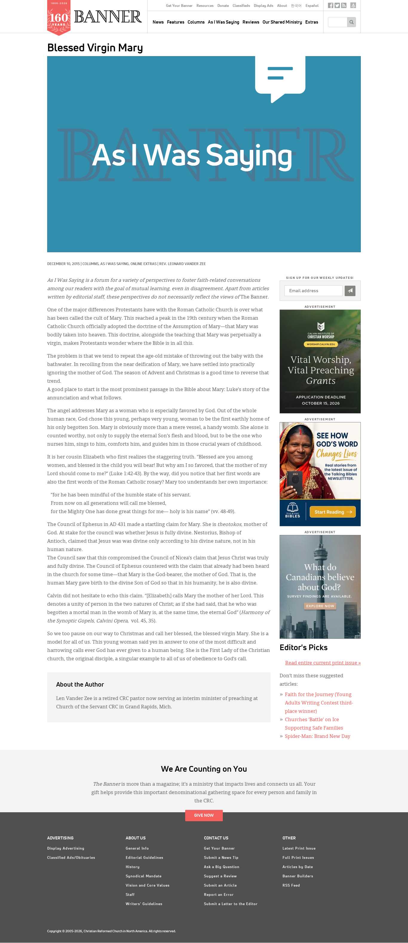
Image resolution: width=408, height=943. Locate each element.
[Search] (351, 22)
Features (175, 22)
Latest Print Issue (299, 848)
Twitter (337, 7)
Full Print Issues (298, 858)
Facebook (330, 7)
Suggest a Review (220, 876)
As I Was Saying (223, 22)
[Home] (121, 16)
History (133, 867)
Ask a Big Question (222, 867)
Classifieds (241, 6)
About (282, 6)
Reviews (251, 22)
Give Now (204, 815)
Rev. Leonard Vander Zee (182, 264)
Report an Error (219, 895)
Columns (196, 22)
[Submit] (350, 291)
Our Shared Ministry (282, 22)
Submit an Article (220, 885)
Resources (205, 6)
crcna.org (353, 5)
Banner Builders (298, 876)
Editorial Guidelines (144, 858)
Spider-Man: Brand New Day (317, 736)
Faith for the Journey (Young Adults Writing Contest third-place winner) (319, 703)
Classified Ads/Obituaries (71, 858)
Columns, (91, 264)
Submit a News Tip (221, 858)
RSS (343, 7)
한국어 (296, 6)
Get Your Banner (179, 6)
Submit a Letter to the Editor (231, 904)
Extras (311, 22)
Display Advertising (66, 848)
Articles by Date (298, 867)
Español (312, 6)
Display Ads (263, 6)
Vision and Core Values (148, 885)
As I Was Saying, (115, 264)
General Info (137, 848)
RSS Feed (291, 885)
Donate (223, 6)
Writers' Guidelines (144, 904)
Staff (130, 895)
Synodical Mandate (144, 876)
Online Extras (144, 264)
